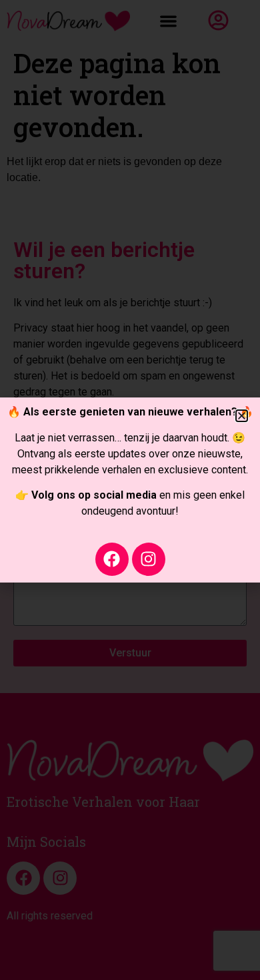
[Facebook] (112, 559)
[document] (130, 490)
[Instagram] (148, 559)
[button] (242, 416)
